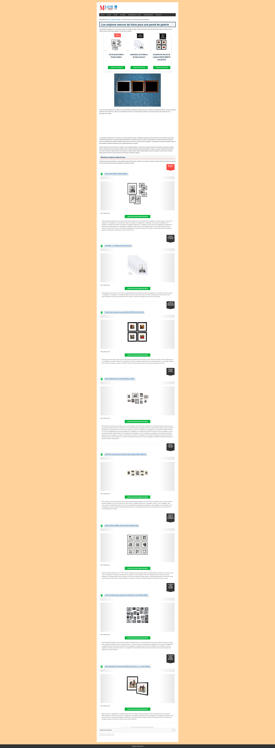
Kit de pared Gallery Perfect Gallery (116, 173)
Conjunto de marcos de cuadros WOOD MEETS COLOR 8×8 (124, 312)
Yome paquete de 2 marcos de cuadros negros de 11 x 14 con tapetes (127, 666)
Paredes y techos (110, 734)
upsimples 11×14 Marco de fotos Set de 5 (118, 245)
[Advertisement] (137, 126)
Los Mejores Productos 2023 (137, 746)
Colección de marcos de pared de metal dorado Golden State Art (125, 454)
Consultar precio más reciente (137, 216)
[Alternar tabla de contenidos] (172, 730)
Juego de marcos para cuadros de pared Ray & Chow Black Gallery (126, 595)
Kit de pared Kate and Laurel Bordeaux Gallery (120, 378)
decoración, (111, 735)
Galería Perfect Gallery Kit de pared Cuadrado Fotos (121, 525)
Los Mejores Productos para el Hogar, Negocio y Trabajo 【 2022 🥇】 (109, 8)
